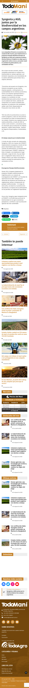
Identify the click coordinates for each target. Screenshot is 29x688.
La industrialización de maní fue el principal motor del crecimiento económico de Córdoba (13, 287)
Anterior (6, 234)
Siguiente (22, 234)
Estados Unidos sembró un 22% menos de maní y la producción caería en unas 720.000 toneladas (14, 334)
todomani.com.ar (6, 681)
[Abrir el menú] (2, 1)
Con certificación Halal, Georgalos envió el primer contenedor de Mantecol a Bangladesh (13, 310)
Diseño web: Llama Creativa (8, 685)
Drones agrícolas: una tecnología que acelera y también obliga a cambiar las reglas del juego (19, 465)
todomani (25, 32)
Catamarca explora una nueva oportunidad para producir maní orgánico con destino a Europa (12, 263)
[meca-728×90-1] (14, 12)
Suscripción (15, 1)
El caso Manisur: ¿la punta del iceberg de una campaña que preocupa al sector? (14, 381)
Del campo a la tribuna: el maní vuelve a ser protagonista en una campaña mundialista (14, 358)
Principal (9, 589)
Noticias (18, 32)
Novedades (16, 589)
